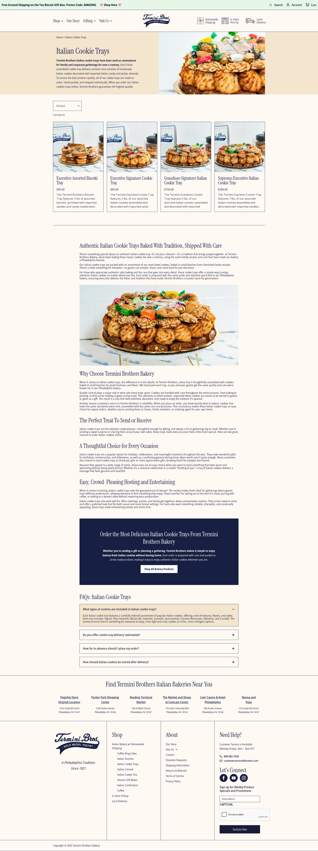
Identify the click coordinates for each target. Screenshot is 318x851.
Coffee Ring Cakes (127, 753)
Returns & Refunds (176, 770)
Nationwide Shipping (210, 21)
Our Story (171, 744)
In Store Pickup (120, 796)
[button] (186, 750)
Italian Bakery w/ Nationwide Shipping (128, 746)
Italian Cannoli (125, 769)
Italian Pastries (125, 759)
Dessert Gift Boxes (127, 780)
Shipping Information (177, 765)
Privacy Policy (173, 781)
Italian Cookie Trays (128, 764)
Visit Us (170, 749)
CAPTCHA (226, 804)
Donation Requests (176, 760)
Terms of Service (175, 776)
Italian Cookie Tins (127, 774)
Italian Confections (127, 785)
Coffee (120, 790)
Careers (170, 755)
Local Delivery (119, 801)
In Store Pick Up (234, 21)
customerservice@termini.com (241, 761)
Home (59, 37)
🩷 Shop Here (108, 5)
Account (297, 5)
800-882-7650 (231, 756)
